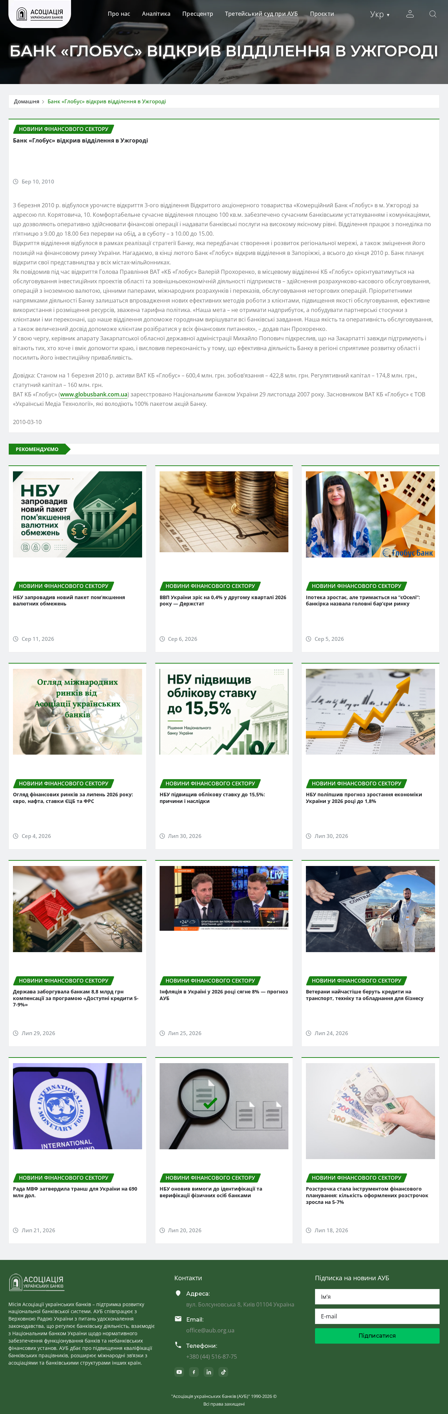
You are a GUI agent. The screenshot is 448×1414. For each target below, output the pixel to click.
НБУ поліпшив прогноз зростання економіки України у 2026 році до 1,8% (364, 797)
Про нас (119, 14)
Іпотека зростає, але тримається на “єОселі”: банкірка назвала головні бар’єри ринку (363, 600)
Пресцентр (197, 14)
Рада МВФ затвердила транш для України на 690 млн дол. (75, 1192)
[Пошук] (433, 14)
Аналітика (156, 14)
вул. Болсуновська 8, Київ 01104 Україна (240, 1304)
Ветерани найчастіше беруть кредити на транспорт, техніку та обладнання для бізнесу (365, 994)
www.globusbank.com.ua (93, 394)
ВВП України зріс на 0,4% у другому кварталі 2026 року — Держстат (223, 600)
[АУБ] (36, 1282)
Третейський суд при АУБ (261, 14)
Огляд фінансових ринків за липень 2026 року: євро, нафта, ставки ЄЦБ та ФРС (73, 797)
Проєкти (322, 14)
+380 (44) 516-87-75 (211, 1356)
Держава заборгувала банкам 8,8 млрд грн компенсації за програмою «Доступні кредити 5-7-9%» (76, 998)
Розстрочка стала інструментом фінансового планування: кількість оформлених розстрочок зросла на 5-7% (367, 1195)
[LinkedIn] (209, 1372)
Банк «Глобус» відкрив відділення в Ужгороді (107, 101)
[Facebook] (194, 1372)
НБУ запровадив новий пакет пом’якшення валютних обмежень (69, 600)
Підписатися (377, 1335)
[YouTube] (179, 1372)
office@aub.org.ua (210, 1330)
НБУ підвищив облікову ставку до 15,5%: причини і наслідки (212, 797)
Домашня (26, 101)
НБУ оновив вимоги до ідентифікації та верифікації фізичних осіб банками (211, 1192)
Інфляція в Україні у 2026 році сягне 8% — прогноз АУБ (224, 994)
